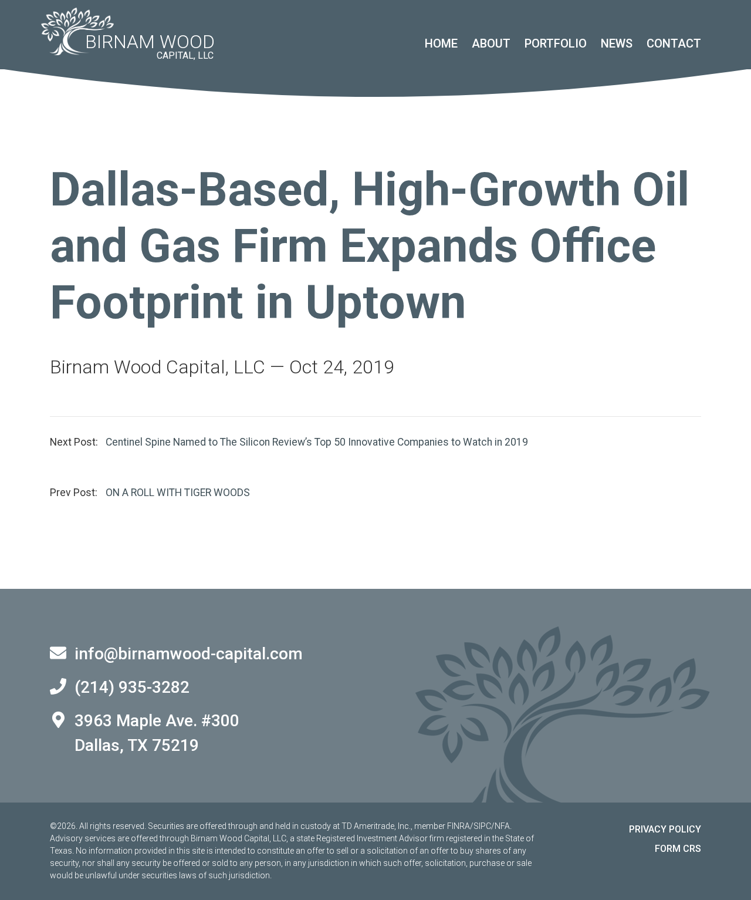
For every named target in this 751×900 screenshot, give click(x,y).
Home (441, 43)
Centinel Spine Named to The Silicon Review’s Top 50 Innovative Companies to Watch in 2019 (317, 442)
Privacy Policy (665, 829)
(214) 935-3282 (132, 687)
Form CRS (678, 848)
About (491, 43)
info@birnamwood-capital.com (189, 653)
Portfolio (556, 43)
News (616, 43)
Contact (674, 43)
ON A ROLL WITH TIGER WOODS (178, 492)
